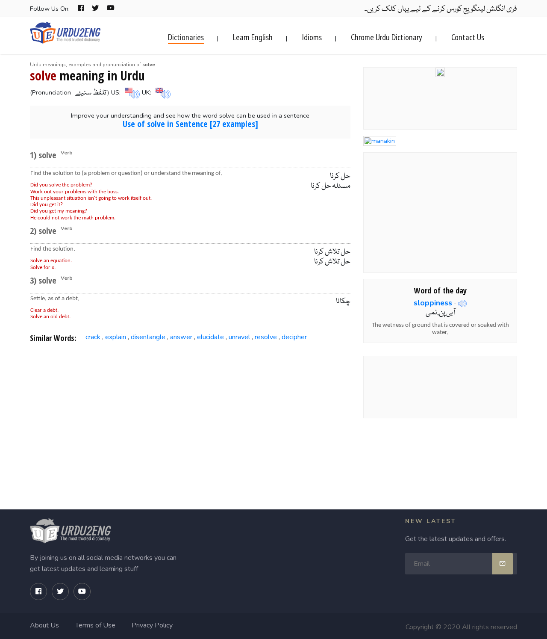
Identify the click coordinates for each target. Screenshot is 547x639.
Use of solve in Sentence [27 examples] (190, 124)
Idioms (312, 37)
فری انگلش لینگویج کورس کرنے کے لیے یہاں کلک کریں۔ (441, 9)
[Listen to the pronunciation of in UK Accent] (162, 92)
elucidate (210, 337)
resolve (266, 337)
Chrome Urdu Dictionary (386, 37)
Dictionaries (186, 37)
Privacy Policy (152, 625)
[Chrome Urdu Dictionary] (440, 71)
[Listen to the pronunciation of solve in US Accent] (131, 92)
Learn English (253, 37)
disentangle (148, 337)
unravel (239, 337)
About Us (44, 625)
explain (115, 337)
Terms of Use (95, 625)
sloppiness (433, 303)
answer (181, 337)
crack (92, 337)
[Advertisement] (190, 418)
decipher (294, 337)
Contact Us (467, 37)
